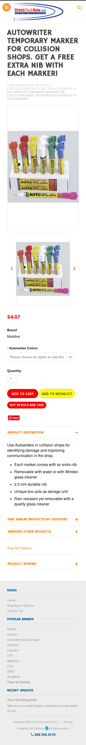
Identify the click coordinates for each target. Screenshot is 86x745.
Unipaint (12, 650)
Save (16, 418)
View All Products (19, 548)
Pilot (10, 666)
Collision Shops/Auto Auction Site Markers (40, 88)
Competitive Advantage (23, 639)
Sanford (12, 645)
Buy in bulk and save (27, 405)
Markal (11, 629)
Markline (13, 660)
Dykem (12, 634)
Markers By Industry (34, 85)
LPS (10, 655)
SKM (10, 671)
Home (11, 85)
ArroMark (13, 676)
